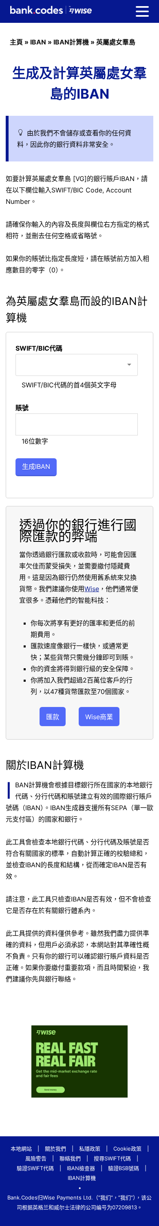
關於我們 (55, 1148)
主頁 (16, 42)
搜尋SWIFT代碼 (112, 1158)
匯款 (52, 717)
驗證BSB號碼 (123, 1168)
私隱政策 (89, 1148)
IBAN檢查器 (81, 1168)
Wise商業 (99, 717)
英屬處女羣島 (115, 42)
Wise (91, 589)
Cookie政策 (127, 1148)
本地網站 (21, 1148)
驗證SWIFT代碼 (35, 1168)
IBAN (38, 42)
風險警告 (35, 1158)
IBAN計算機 (71, 42)
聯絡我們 (70, 1158)
